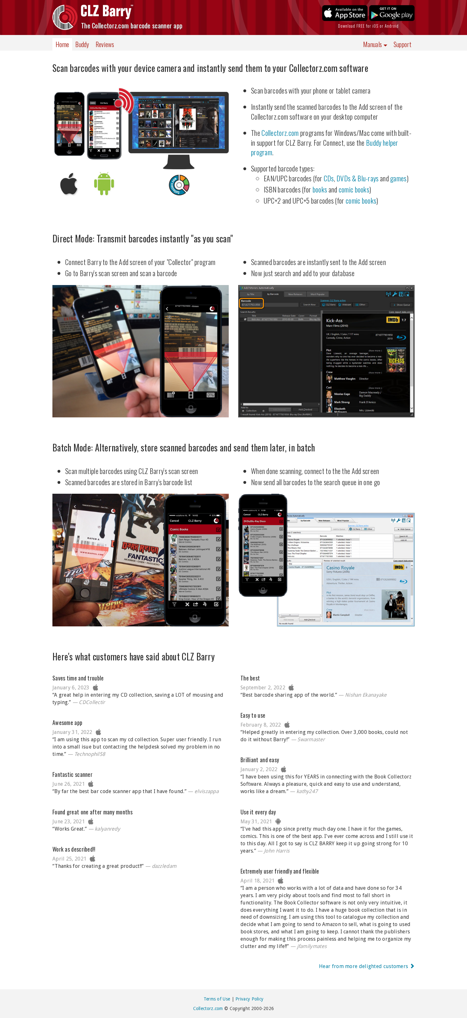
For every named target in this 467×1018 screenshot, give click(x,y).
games (398, 178)
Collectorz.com (280, 133)
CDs (329, 178)
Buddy (82, 44)
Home (62, 44)
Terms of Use (217, 998)
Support (402, 44)
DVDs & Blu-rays (357, 178)
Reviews (105, 44)
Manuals (373, 44)
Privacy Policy (249, 998)
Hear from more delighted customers (364, 966)
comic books (354, 189)
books (320, 189)
